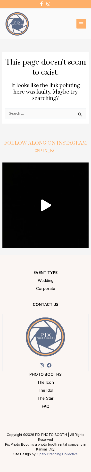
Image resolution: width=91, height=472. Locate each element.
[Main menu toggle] (81, 24)
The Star (45, 398)
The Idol (45, 390)
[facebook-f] (42, 3)
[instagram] (49, 3)
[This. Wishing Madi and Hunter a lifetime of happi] (45, 205)
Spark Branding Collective (57, 454)
